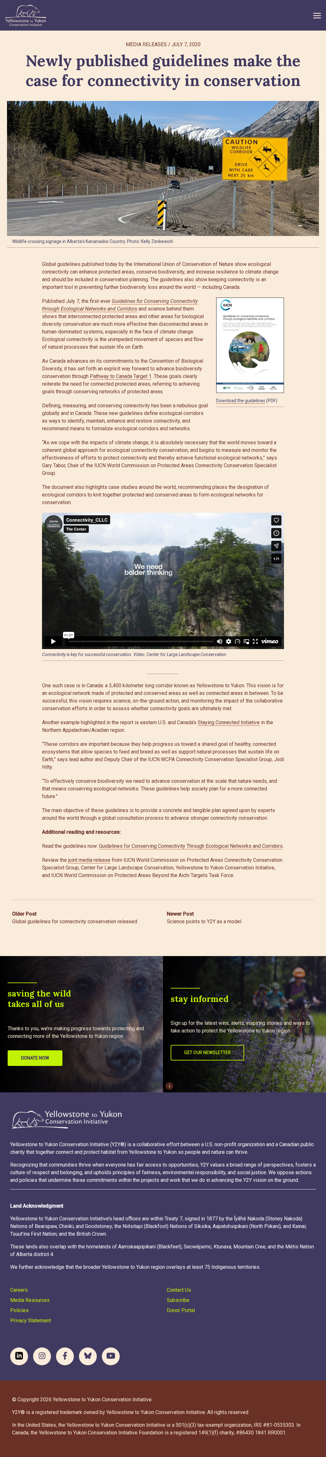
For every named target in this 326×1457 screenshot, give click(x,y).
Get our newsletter (207, 1052)
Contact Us (179, 1290)
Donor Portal (181, 1310)
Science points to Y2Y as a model (204, 918)
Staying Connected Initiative (229, 722)
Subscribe (178, 1300)
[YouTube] (111, 1356)
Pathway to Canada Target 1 (121, 376)
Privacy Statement (30, 1321)
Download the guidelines (240, 400)
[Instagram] (42, 1356)
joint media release (89, 860)
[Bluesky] (88, 1356)
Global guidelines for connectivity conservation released (74, 918)
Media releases (146, 44)
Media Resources (30, 1300)
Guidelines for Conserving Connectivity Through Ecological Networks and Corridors (191, 846)
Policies (19, 1310)
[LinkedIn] (19, 1356)
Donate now (35, 1058)
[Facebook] (65, 1356)
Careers (19, 1290)
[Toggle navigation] (317, 15)
